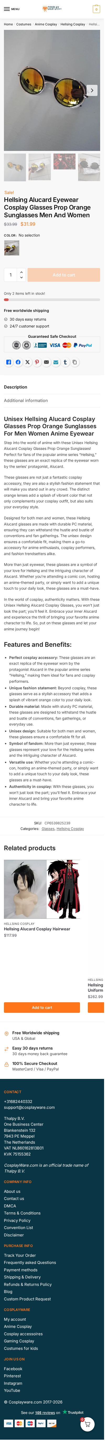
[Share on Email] (46, 362)
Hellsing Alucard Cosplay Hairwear (37, 928)
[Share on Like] (8, 362)
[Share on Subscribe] (56, 362)
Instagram (13, 1383)
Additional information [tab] (26, 400)
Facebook (13, 1368)
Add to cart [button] (42, 1007)
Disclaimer (14, 1234)
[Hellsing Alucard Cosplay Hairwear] (42, 889)
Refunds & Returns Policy (28, 1284)
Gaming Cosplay (19, 1340)
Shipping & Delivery (22, 1277)
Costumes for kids (21, 1348)
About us (12, 1191)
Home (8, 24)
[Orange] (12, 248)
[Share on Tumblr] (65, 362)
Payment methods (20, 1269)
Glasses (48, 828)
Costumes (23, 24)
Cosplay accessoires (23, 1333)
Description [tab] (15, 387)
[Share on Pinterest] (37, 362)
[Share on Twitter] (27, 362)
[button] (21, 272)
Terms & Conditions (22, 1213)
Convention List (18, 1227)
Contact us (14, 1198)
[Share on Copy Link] (74, 362)
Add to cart (64, 275)
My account (15, 1319)
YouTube (12, 1390)
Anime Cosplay (46, 24)
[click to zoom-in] (52, 90)
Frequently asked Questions (30, 1262)
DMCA (10, 1205)
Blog (8, 1291)
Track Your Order (20, 1255)
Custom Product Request (27, 1298)
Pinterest (12, 1375)
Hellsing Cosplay (73, 24)
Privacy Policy (17, 1220)
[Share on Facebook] (18, 362)
